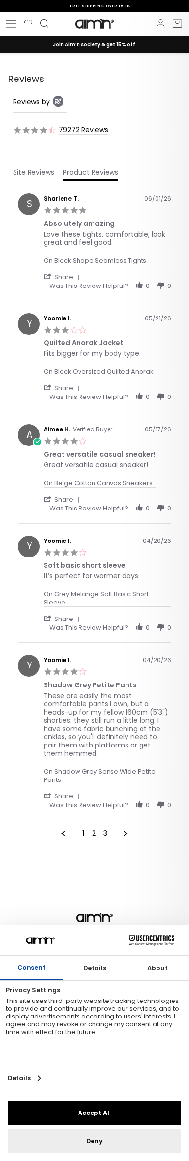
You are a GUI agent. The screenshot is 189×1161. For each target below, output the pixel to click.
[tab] (33, 173)
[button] (63, 277)
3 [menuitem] (105, 833)
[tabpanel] (94, 513)
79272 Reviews (83, 130)
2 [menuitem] (94, 833)
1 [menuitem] (83, 833)
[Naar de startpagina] (94, 23)
